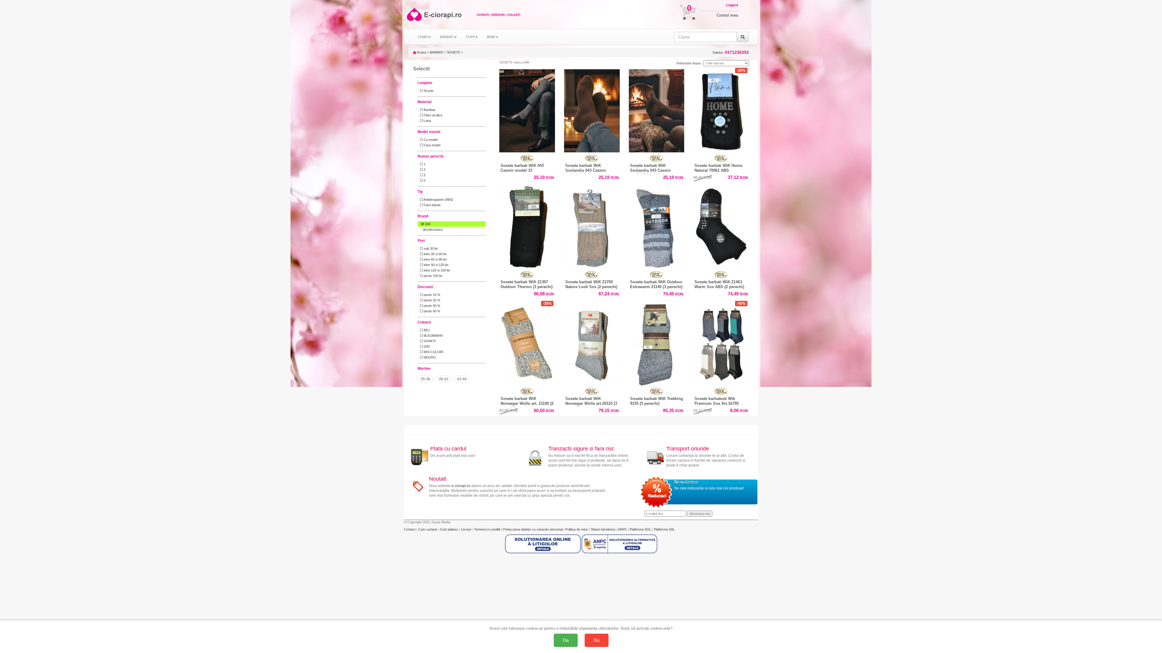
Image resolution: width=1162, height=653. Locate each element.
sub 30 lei (430, 248)
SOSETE (453, 52)
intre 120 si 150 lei (436, 270)
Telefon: (730, 52)
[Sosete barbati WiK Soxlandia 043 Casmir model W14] (656, 109)
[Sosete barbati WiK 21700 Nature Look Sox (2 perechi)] (592, 226)
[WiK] (527, 158)
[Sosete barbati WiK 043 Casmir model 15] (527, 109)
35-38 (425, 379)
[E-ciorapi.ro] (414, 14)
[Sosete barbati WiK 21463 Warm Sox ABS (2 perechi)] (721, 226)
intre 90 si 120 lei (435, 265)
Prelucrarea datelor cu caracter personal (533, 529)
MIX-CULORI (433, 352)
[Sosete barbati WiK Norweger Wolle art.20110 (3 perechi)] (592, 344)
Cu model (430, 139)
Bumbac (429, 110)
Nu (596, 640)
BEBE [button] (491, 37)
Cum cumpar (428, 529)
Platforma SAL (664, 529)
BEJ (426, 330)
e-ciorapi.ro (460, 486)
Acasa (421, 52)
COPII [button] (470, 37)
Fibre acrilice (432, 115)
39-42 (443, 379)
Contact (410, 529)
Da (566, 640)
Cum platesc (449, 529)
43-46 (462, 379)
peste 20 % (431, 300)
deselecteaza (432, 229)
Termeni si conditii (487, 529)
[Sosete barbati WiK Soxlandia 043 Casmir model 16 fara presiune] (592, 109)
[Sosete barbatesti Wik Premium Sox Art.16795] (721, 342)
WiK (427, 224)
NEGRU (429, 357)
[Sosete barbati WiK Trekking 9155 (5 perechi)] (656, 342)
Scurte (428, 91)
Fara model (431, 145)
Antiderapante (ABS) (438, 199)
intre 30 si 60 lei (434, 254)
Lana (427, 120)
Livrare (466, 529)
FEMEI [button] (423, 37)
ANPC (622, 529)
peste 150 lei (432, 276)
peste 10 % (431, 295)
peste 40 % (431, 311)
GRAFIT (429, 341)
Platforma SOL (640, 529)
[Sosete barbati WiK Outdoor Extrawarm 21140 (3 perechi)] (656, 226)
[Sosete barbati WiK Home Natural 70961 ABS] (721, 109)
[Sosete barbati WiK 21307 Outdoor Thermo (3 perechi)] (527, 226)
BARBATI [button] (447, 37)
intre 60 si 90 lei (434, 259)
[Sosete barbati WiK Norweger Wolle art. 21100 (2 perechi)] (527, 342)
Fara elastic (432, 205)
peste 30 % (431, 305)
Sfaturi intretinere (603, 529)
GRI (426, 346)
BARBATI (436, 52)
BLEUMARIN (433, 335)
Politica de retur (577, 529)
